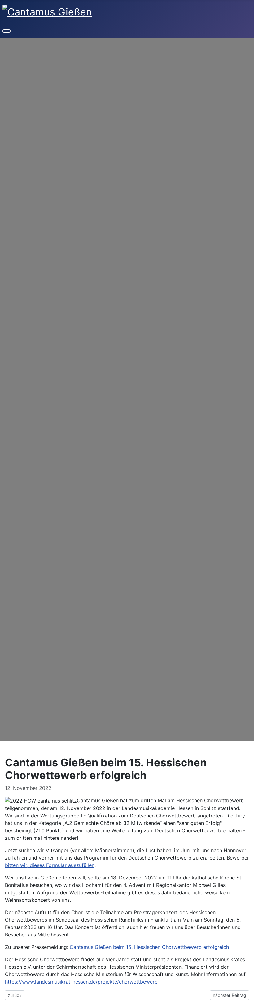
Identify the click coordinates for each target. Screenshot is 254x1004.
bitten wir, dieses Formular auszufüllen (49, 865)
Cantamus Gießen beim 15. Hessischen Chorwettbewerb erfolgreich (149, 947)
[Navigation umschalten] (6, 31)
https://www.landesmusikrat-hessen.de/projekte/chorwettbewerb (81, 982)
